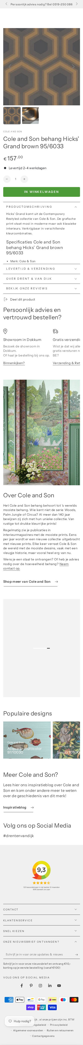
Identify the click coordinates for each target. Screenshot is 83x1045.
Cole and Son (12, 131)
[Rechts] (76, 4)
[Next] (73, 66)
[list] (41, 350)
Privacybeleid (59, 1024)
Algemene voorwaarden (28, 1030)
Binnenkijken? (14, 363)
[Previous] (10, 66)
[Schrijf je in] (77, 954)
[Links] (6, 4)
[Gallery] (41, 77)
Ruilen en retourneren (60, 1030)
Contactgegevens (43, 1036)
